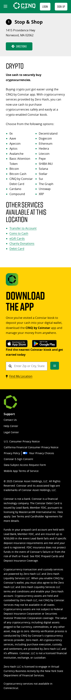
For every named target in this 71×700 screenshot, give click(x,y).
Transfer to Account (23, 228)
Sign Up (61, 6)
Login (45, 6)
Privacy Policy (12, 453)
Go (54, 366)
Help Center (11, 426)
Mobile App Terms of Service (21, 471)
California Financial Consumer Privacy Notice (31, 447)
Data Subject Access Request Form (25, 465)
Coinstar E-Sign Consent (18, 459)
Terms (20, 516)
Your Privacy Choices (41, 453)
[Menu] (5, 6)
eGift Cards (17, 239)
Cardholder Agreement (44, 516)
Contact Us (10, 420)
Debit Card (16, 249)
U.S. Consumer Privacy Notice (22, 441)
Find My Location (20, 376)
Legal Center (11, 432)
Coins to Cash (18, 233)
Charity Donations (21, 243)
